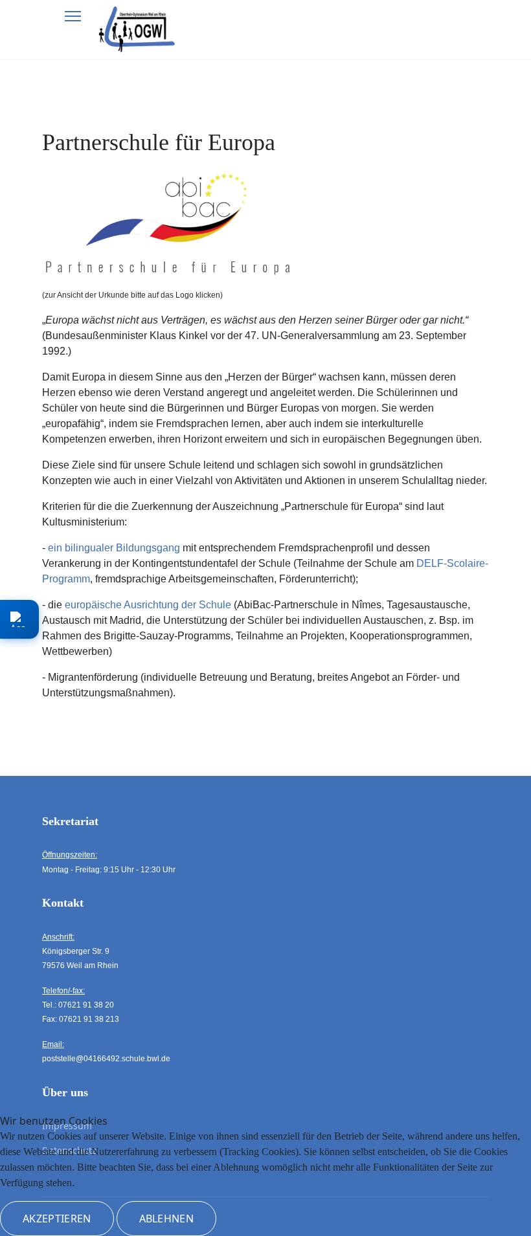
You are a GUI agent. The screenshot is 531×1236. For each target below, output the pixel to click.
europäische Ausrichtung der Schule (148, 604)
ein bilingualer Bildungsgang (114, 547)
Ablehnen (166, 1218)
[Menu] (73, 16)
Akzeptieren (57, 1218)
